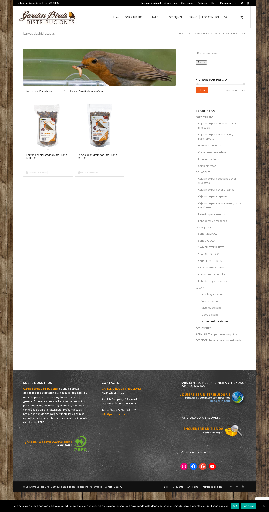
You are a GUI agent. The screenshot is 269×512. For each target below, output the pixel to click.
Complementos (207, 166)
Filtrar (202, 90)
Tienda (206, 33)
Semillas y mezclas (212, 294)
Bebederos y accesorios (212, 221)
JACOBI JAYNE (203, 227)
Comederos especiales (212, 274)
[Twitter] (242, 3)
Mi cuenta (225, 2)
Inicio (197, 33)
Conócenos (187, 2)
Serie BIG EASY (207, 240)
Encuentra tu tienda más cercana (159, 2)
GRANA (216, 33)
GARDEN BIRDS (204, 117)
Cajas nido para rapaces (212, 196)
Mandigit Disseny (113, 486)
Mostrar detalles (37, 172)
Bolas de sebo (209, 301)
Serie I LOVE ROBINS (210, 261)
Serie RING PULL (207, 233)
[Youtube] (248, 3)
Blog (213, 2)
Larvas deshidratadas (214, 321)
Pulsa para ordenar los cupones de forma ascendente (64, 91)
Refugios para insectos (212, 214)
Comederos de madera (212, 152)
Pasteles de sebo (211, 307)
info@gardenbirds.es (114, 414)
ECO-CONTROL (204, 328)
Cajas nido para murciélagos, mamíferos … (215, 136)
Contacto (202, 2)
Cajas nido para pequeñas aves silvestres (217, 125)
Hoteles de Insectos (210, 145)
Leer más (248, 505)
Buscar (201, 62)
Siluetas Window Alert (211, 267)
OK (235, 505)
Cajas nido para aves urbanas (216, 189)
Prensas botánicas (209, 159)
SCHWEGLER (203, 172)
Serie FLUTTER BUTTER (211, 247)
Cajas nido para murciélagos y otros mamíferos (219, 205)
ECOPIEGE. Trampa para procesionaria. (219, 340)
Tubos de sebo (210, 314)
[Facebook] (236, 3)
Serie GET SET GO (208, 254)
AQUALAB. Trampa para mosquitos (216, 334)
